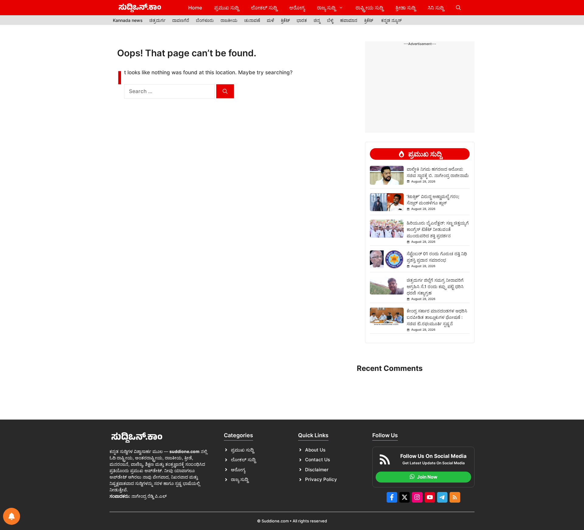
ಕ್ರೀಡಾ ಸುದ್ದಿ (405, 8)
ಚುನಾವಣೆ (252, 20)
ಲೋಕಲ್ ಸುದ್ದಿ (264, 8)
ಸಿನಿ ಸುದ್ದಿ (436, 8)
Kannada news (128, 20)
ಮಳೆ (270, 20)
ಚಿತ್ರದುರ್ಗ (157, 20)
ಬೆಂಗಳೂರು (205, 20)
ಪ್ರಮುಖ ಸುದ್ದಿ (226, 8)
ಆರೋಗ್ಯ (297, 8)
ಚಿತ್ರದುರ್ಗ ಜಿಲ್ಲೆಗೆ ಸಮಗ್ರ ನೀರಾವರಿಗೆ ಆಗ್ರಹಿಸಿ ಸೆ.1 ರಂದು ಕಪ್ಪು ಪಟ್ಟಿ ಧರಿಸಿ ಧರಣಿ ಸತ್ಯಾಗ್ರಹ (435, 286)
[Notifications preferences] (11, 516)
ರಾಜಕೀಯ (229, 20)
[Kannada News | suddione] (140, 7)
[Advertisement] (419, 66)
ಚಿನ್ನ (317, 20)
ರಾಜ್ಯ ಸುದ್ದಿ (326, 8)
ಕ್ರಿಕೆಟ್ (285, 20)
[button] (458, 7)
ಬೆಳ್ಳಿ (330, 20)
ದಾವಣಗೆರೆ (180, 20)
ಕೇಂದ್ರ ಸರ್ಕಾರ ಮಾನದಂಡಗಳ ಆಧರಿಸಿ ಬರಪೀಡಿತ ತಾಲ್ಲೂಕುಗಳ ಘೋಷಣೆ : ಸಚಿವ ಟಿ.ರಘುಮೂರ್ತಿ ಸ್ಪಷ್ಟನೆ (437, 317)
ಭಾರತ (302, 20)
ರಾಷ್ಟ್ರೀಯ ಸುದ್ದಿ (369, 8)
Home (195, 8)
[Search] (225, 91)
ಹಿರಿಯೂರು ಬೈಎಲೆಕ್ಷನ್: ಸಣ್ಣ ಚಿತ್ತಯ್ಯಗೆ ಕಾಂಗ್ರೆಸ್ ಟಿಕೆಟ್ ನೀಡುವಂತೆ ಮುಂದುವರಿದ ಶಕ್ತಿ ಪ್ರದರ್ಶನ (438, 229)
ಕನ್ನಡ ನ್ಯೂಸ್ (391, 20)
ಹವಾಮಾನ (348, 20)
